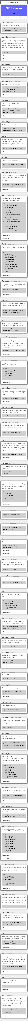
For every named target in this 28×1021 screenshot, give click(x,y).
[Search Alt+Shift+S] (25, 2)
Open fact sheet (10, 22)
